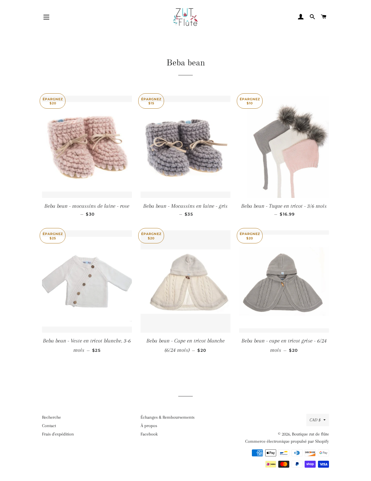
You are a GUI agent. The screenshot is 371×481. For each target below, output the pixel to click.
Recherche (51, 417)
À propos (149, 425)
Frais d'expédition (58, 434)
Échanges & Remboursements (167, 417)
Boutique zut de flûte (310, 434)
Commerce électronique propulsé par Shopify (287, 441)
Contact (49, 425)
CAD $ (315, 419)
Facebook (149, 434)
